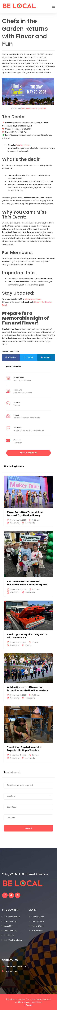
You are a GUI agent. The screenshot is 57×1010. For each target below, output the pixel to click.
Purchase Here (22, 145)
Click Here (18, 443)
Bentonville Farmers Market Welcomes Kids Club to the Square (27, 583)
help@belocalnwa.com (16, 966)
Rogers (28, 645)
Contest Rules (38, 916)
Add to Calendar (28, 453)
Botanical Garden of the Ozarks (33, 108)
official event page (33, 299)
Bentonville (30, 592)
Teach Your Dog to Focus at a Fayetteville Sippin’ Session (24, 749)
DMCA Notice (37, 930)
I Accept (28, 1005)
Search (28, 828)
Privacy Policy (38, 921)
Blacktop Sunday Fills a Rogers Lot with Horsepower (27, 636)
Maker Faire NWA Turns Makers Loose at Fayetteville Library (25, 514)
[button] (28, 796)
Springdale (30, 698)
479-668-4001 (12, 971)
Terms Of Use (38, 926)
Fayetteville (30, 523)
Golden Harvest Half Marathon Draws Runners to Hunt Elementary (27, 689)
